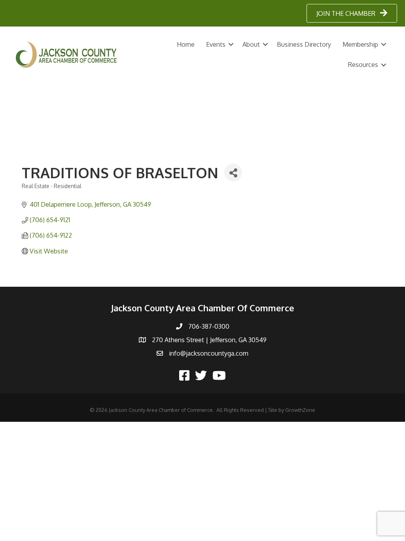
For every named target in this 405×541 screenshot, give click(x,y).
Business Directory (304, 44)
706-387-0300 (208, 326)
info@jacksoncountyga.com (208, 353)
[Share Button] (233, 172)
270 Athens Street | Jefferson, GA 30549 (209, 340)
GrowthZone (300, 410)
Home (186, 44)
